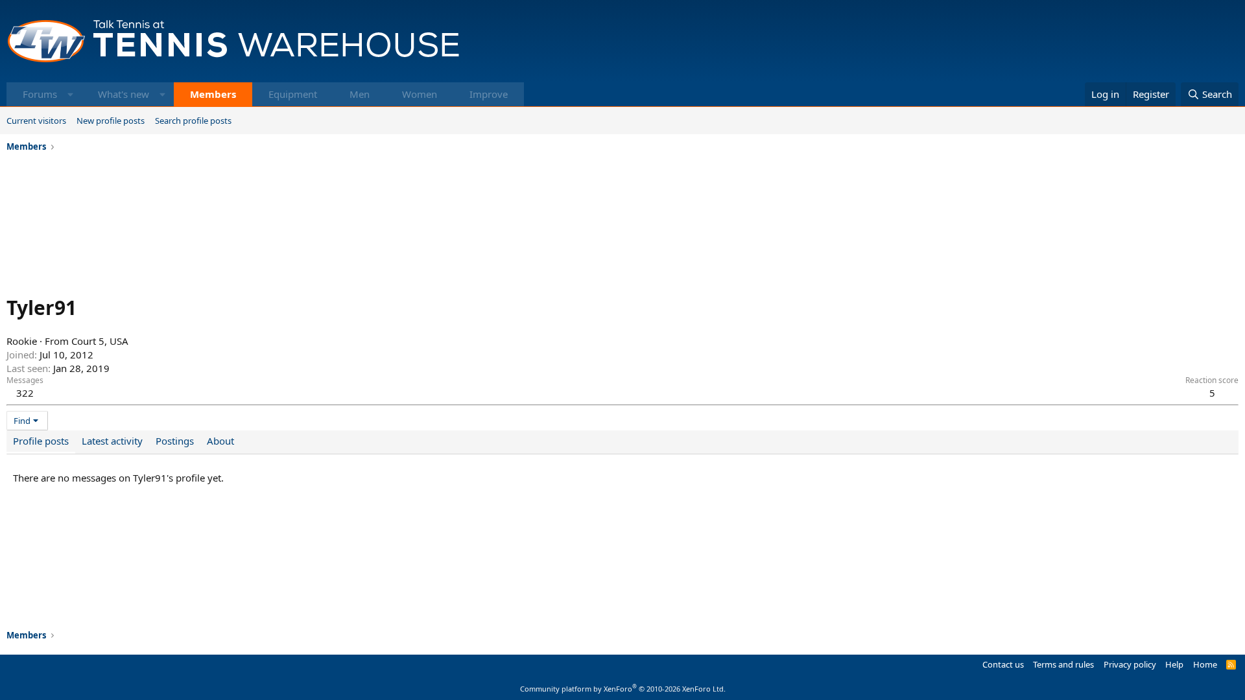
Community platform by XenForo (623, 689)
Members (213, 94)
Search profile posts (193, 120)
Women (419, 94)
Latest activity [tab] (112, 440)
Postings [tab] (175, 440)
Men (360, 94)
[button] (70, 94)
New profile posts (111, 120)
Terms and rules (1063, 664)
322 (25, 392)
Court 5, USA (99, 340)
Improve (488, 94)
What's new (123, 94)
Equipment (292, 94)
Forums (40, 94)
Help (1174, 664)
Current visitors (36, 120)
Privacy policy (1130, 664)
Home (1205, 664)
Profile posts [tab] (41, 440)
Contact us (1003, 664)
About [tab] (220, 440)
